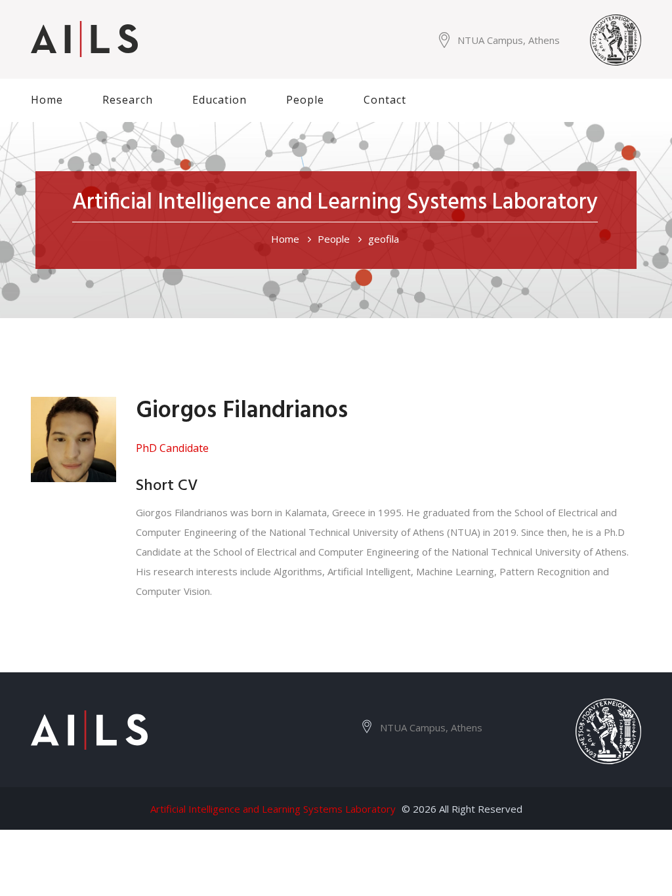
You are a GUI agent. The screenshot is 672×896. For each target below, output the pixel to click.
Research (127, 99)
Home (47, 99)
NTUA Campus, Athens (508, 40)
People (305, 99)
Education (219, 99)
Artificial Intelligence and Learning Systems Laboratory (273, 808)
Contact (385, 99)
